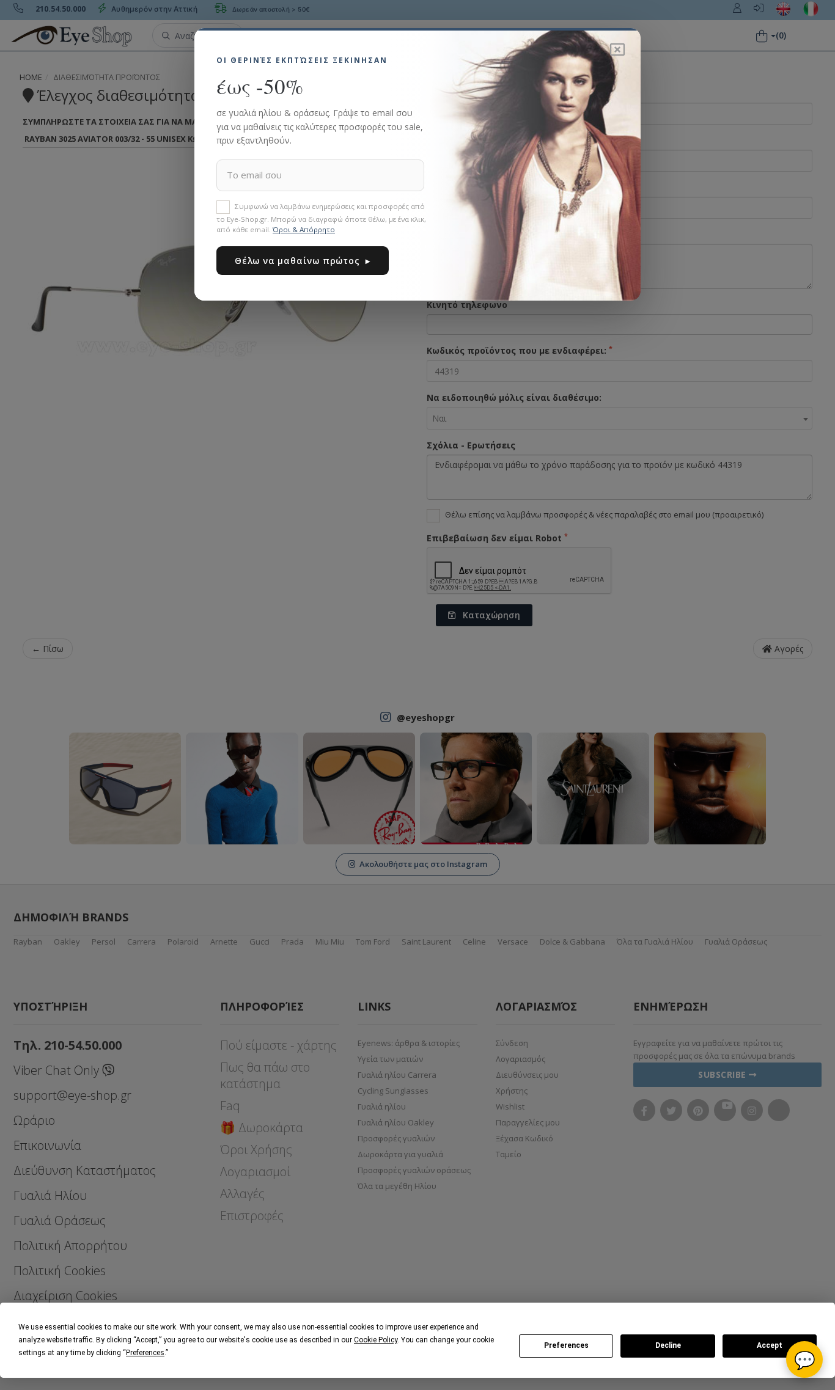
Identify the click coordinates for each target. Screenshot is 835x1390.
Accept (769, 1345)
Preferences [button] (145, 1352)
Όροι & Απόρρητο (304, 229)
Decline (668, 1345)
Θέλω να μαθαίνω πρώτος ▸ (302, 260)
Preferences (566, 1345)
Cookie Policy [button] (375, 1340)
